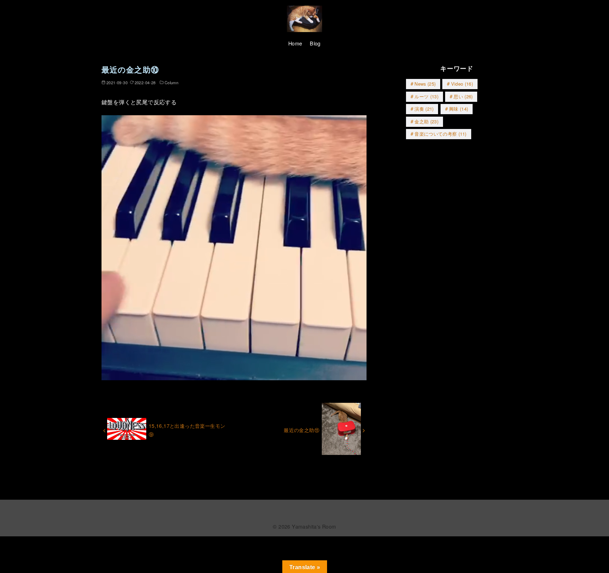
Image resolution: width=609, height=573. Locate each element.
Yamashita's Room (314, 526)
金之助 (426, 121)
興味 (458, 108)
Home (295, 43)
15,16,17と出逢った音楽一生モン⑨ (187, 430)
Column (171, 82)
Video (462, 83)
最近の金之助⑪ (301, 429)
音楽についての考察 (440, 133)
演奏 (423, 108)
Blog (315, 43)
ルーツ (426, 96)
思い (463, 96)
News (425, 83)
